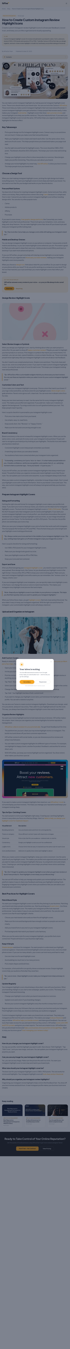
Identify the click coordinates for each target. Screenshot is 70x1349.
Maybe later (43, 682)
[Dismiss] (51, 661)
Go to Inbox (27, 682)
